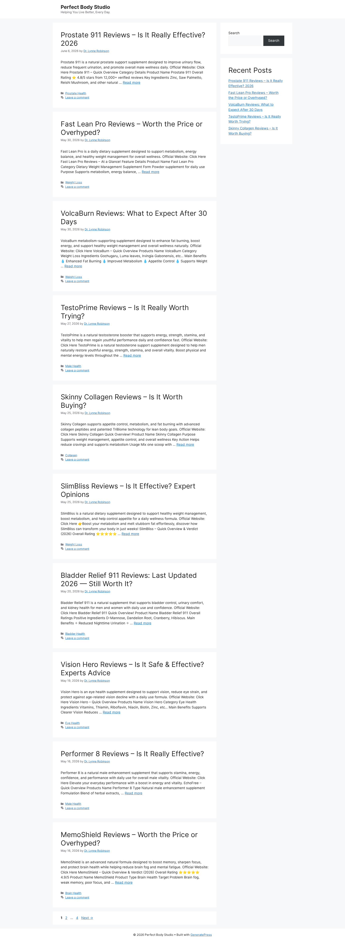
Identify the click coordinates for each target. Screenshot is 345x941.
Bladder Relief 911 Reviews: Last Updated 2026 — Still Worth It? (129, 579)
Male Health (73, 366)
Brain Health (73, 893)
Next (87, 918)
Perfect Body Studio (85, 7)
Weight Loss (73, 182)
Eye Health (72, 723)
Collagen (71, 455)
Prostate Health (75, 93)
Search (234, 33)
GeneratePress (201, 935)
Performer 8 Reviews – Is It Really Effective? (132, 753)
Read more (131, 83)
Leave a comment (77, 97)
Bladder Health (75, 633)
